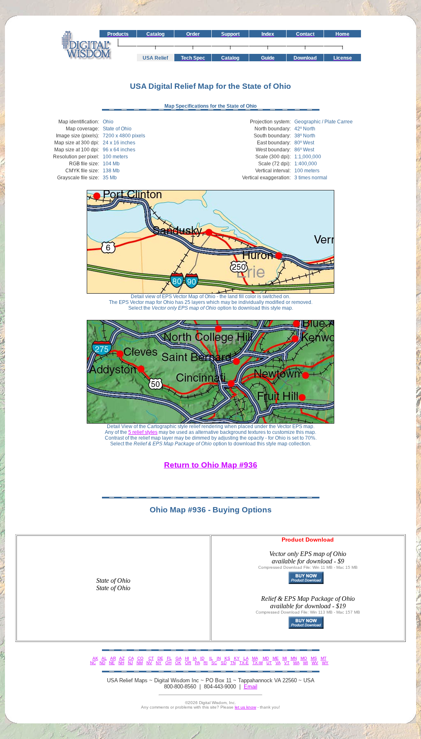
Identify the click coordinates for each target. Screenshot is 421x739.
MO (304, 658)
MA (255, 658)
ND (102, 662)
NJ (130, 662)
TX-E (244, 662)
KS (227, 658)
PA (197, 662)
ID (202, 658)
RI (206, 662)
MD (266, 658)
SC (214, 662)
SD (224, 662)
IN (219, 658)
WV (315, 662)
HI (187, 658)
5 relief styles (142, 432)
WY (325, 662)
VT (286, 662)
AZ (122, 658)
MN (294, 658)
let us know (245, 707)
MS (314, 658)
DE (160, 658)
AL (104, 658)
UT (269, 662)
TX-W (257, 662)
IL (211, 658)
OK (178, 662)
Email (250, 686)
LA (245, 658)
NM (139, 662)
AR (113, 658)
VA (277, 662)
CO (140, 658)
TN (233, 662)
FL (169, 658)
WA (296, 662)
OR (188, 662)
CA (131, 658)
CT (151, 658)
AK (95, 658)
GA (178, 658)
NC (93, 662)
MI (284, 658)
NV (149, 662)
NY (159, 662)
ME (276, 658)
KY (237, 658)
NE (112, 662)
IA (195, 658)
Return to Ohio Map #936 (210, 465)
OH (168, 662)
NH (121, 662)
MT (323, 658)
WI (305, 662)
